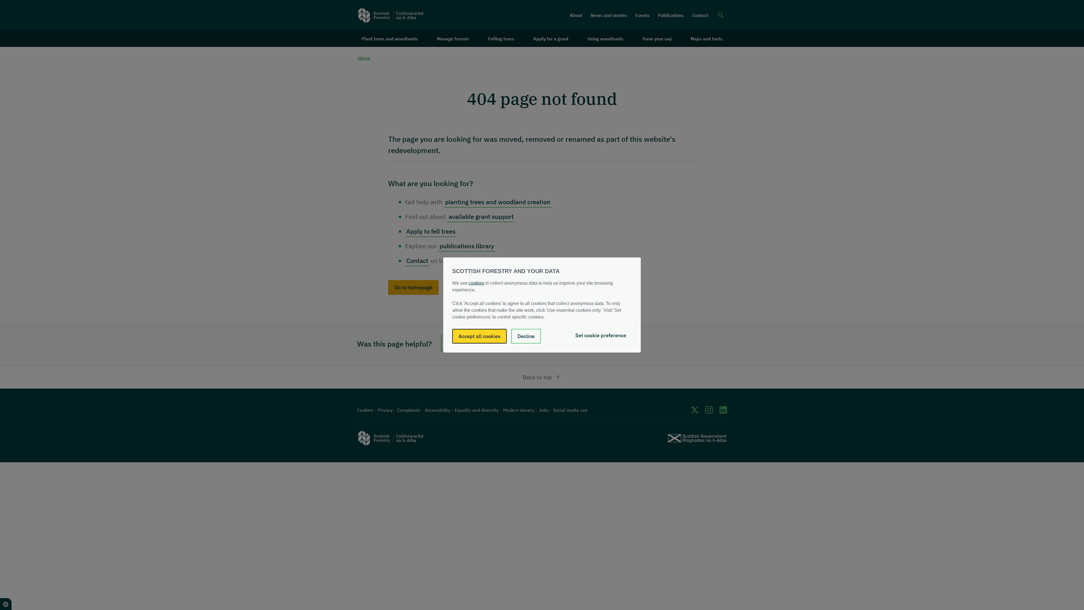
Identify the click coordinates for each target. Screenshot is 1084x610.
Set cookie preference (600, 335)
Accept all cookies (479, 336)
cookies (476, 283)
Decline (526, 336)
